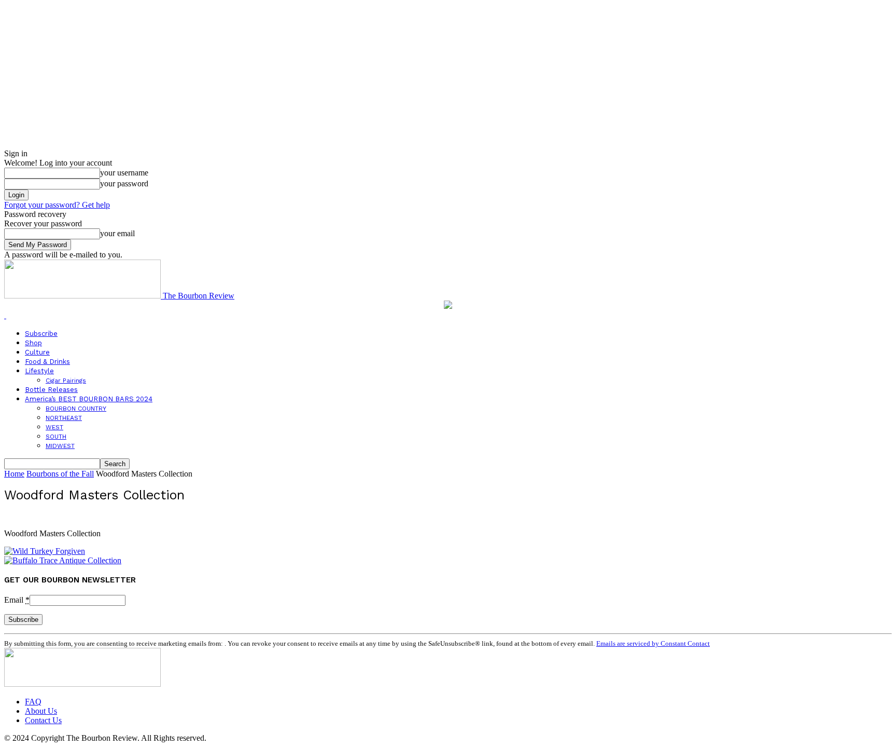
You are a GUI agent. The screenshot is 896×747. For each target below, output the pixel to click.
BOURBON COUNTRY (76, 408)
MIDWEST (60, 446)
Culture (37, 352)
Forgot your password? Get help (57, 204)
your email (117, 233)
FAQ (33, 701)
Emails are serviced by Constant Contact (653, 643)
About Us (41, 711)
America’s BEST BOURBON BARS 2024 (88, 399)
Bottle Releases (51, 389)
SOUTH (56, 436)
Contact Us (43, 720)
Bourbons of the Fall (60, 473)
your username (124, 172)
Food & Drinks (47, 361)
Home (14, 473)
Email (17, 599)
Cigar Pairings (66, 380)
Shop (33, 343)
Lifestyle (39, 371)
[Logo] (5, 315)
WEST (54, 427)
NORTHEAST (64, 418)
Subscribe (41, 333)
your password (124, 183)
